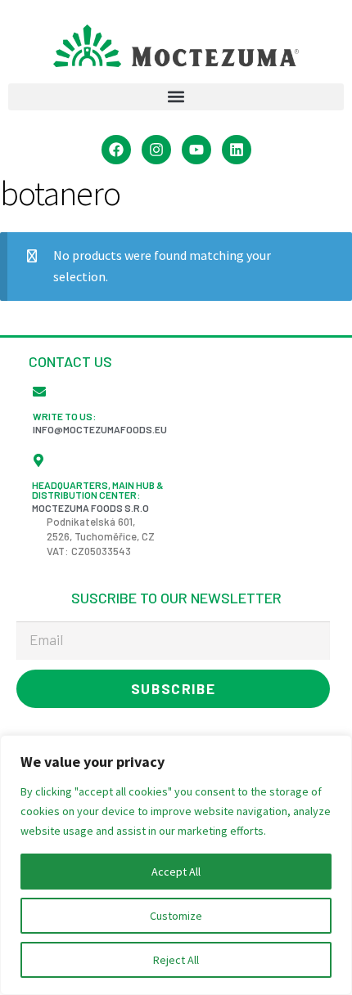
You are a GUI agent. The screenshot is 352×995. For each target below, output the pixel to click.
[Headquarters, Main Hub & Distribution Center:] (38, 460)
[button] (176, 96)
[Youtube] (196, 149)
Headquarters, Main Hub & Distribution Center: (98, 489)
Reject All (176, 959)
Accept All (176, 871)
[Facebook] (116, 149)
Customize (176, 915)
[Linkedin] (236, 149)
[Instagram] (156, 149)
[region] (176, 865)
